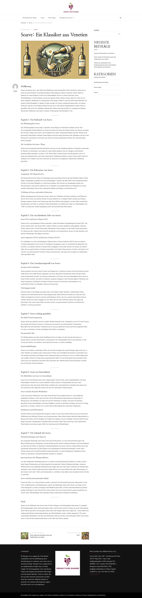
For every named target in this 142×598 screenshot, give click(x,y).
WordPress (102, 595)
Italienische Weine (99, 77)
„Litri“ (96, 50)
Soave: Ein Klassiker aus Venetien (104, 53)
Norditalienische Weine (30, 18)
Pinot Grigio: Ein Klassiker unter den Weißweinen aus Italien (105, 58)
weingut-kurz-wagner (38, 595)
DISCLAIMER (94, 574)
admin (15, 91)
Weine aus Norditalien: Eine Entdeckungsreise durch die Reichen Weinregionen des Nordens (105, 65)
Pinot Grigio (52, 18)
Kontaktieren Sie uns (66, 18)
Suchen (96, 30)
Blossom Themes (82, 595)
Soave (42, 18)
